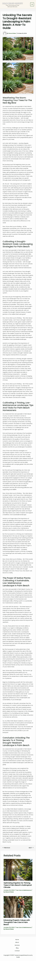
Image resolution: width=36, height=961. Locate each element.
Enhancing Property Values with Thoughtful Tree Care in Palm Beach (17, 922)
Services (17, 945)
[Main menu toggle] (32, 4)
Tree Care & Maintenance (23, 890)
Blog (17, 948)
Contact (17, 951)
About (17, 942)
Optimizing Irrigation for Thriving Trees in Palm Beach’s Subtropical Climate (18, 885)
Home (17, 939)
